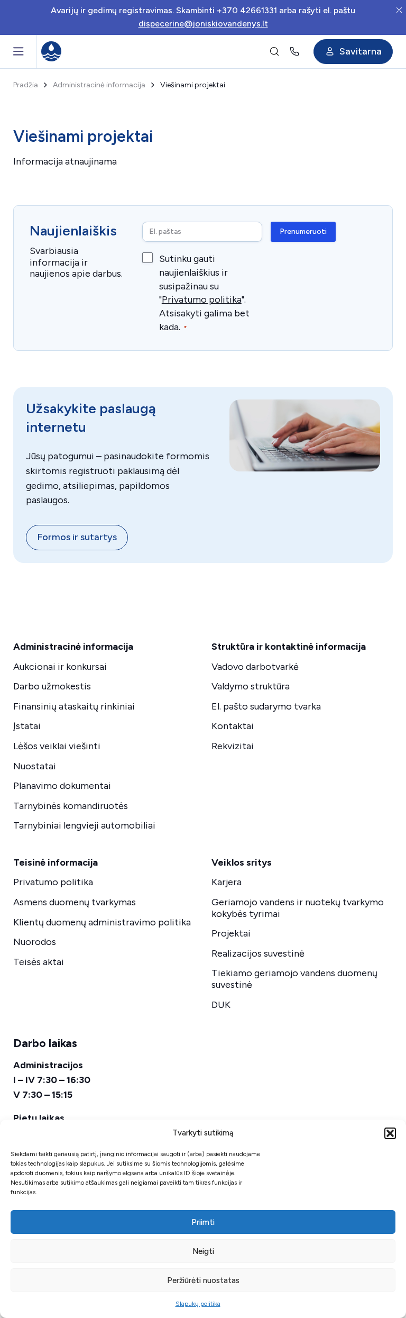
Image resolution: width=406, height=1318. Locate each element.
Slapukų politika (198, 1303)
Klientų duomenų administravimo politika (102, 922)
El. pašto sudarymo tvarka (266, 706)
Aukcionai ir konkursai (60, 666)
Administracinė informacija (99, 84)
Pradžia (25, 84)
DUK (220, 1005)
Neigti (203, 1251)
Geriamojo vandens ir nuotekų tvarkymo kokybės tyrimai (297, 908)
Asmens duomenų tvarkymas (74, 902)
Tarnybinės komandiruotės (70, 806)
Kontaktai (232, 726)
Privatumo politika (202, 299)
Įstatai (27, 726)
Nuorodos (34, 942)
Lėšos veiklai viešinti (56, 746)
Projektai (231, 933)
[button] (390, 1133)
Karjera (226, 882)
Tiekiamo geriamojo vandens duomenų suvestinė (294, 978)
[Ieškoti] (274, 51)
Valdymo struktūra (250, 686)
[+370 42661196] (296, 51)
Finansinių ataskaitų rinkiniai (74, 706)
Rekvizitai (232, 746)
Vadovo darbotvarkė (255, 666)
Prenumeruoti (303, 231)
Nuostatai (34, 766)
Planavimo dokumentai (62, 786)
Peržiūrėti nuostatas (203, 1280)
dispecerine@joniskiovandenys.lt (203, 24)
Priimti (203, 1222)
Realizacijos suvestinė (257, 953)
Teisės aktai (38, 962)
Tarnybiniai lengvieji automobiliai (84, 825)
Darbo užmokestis (52, 686)
